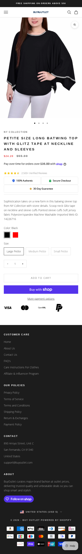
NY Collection (16, 132)
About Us (9, 348)
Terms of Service (14, 399)
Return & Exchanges (16, 418)
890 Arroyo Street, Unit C (19, 443)
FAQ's (7, 361)
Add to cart (41, 278)
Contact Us (10, 354)
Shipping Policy (12, 412)
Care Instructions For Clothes (21, 367)
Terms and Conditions (17, 405)
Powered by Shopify (56, 520)
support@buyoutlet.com (18, 462)
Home (7, 342)
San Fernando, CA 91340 (18, 449)
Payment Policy (13, 424)
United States (12, 456)
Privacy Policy (11, 392)
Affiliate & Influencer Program (21, 373)
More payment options (41, 298)
